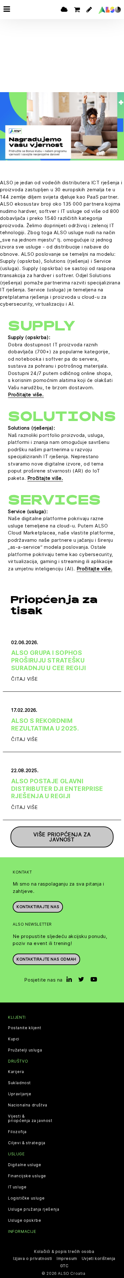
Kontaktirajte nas (38, 906)
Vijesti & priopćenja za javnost (30, 1118)
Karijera (16, 1072)
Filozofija (17, 1132)
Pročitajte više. (26, 394)
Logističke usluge (26, 1198)
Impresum (67, 1258)
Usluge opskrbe (24, 1220)
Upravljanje (19, 1094)
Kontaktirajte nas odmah (46, 959)
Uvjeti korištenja (98, 1258)
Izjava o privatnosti (32, 1258)
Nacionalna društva (27, 1105)
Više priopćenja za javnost (62, 837)
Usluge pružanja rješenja (33, 1209)
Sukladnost (19, 1083)
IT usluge (17, 1187)
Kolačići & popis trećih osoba (64, 1251)
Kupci (13, 1039)
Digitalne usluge (24, 1165)
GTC (64, 1265)
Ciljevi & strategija (26, 1143)
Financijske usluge (27, 1176)
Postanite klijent (24, 1028)
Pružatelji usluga (25, 1050)
